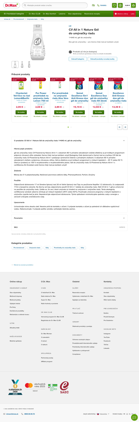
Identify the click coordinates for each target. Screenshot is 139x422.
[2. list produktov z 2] (71, 127)
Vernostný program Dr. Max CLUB (52, 317)
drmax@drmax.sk (12, 414)
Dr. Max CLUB (34, 14)
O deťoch (44, 344)
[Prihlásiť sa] (120, 5)
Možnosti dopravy (16, 296)
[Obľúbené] (114, 5)
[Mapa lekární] (93, 5)
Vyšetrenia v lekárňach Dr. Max (82, 296)
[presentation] (21, 84)
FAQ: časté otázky (110, 300)
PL (130, 414)
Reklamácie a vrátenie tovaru (19, 314)
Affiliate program (46, 361)
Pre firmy (13, 307)
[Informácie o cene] (24, 107)
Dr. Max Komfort (49, 14)
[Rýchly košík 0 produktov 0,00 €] (133, 5)
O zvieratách (45, 337)
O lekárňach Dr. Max (48, 292)
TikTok (106, 344)
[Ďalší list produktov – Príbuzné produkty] (125, 127)
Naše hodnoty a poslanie (49, 303)
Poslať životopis (109, 317)
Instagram (107, 333)
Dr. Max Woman (46, 333)
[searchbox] (55, 5)
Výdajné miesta (15, 303)
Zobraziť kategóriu (77, 59)
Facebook (107, 341)
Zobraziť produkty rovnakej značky (102, 59)
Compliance (76, 354)
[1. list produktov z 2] (68, 127)
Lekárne (62, 14)
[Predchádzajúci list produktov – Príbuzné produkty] (119, 127)
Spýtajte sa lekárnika (79, 300)
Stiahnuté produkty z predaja (82, 326)
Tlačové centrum (78, 313)
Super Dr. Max (46, 300)
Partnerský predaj (47, 358)
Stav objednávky (75, 14)
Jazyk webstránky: (89, 414)
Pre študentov (108, 320)
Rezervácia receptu (92, 14)
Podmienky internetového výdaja (83, 347)
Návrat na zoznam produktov (23, 265)
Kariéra (106, 313)
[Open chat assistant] (134, 417)
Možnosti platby (15, 300)
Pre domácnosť (19, 247)
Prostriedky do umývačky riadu (65, 247)
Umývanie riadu (34, 247)
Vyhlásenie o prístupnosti (80, 350)
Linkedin (106, 348)
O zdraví (44, 341)
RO (133, 414)
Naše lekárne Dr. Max (48, 296)
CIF (70, 26)
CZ (127, 414)
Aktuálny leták (14, 328)
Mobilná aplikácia (15, 341)
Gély (47, 247)
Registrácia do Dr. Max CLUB (51, 320)
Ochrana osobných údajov (81, 339)
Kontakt (106, 292)
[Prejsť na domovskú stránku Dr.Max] (11, 5)
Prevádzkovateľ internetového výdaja (84, 343)
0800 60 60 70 (29, 414)
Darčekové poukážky (17, 311)
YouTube (107, 337)
